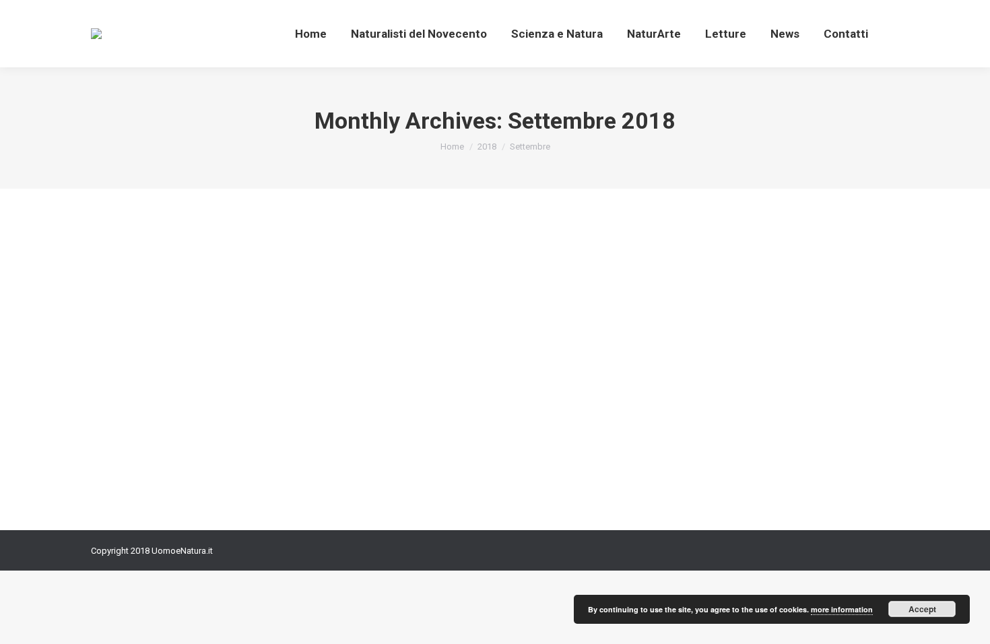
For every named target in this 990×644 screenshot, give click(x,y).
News (119, 419)
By (164, 419)
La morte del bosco (167, 394)
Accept (922, 609)
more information (842, 609)
